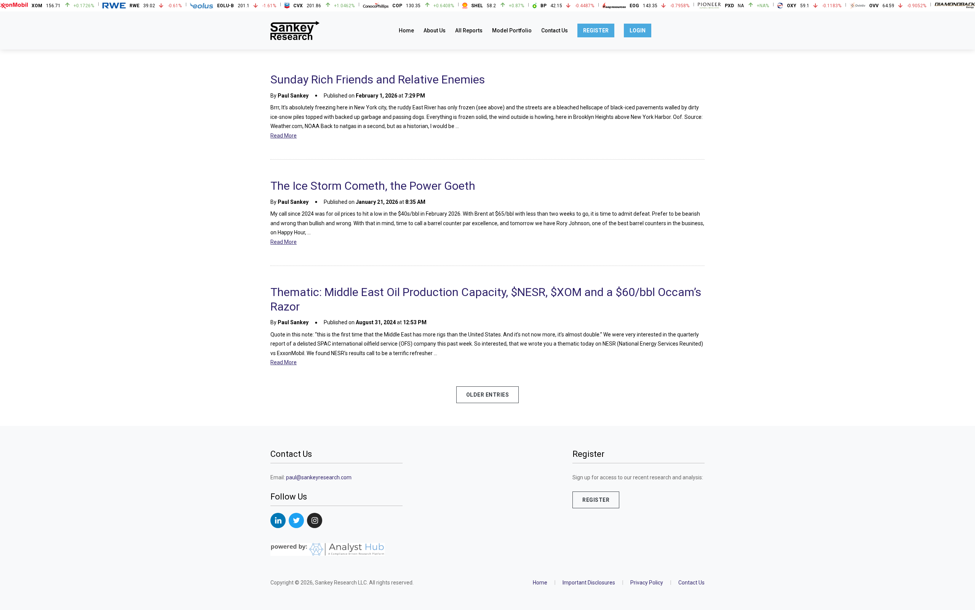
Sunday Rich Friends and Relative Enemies (377, 79)
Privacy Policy (646, 583)
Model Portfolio (512, 30)
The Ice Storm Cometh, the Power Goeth (372, 185)
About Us (435, 30)
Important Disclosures (589, 583)
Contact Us (554, 30)
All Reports (469, 30)
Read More (283, 136)
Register (596, 30)
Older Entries (487, 395)
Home (406, 30)
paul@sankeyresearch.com (319, 477)
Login (638, 30)
